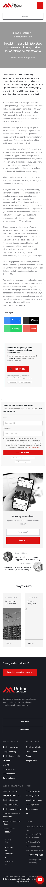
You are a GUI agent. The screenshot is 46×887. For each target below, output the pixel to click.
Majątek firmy (31, 760)
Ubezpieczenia (9, 769)
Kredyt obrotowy (9, 751)
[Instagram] (19, 712)
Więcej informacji (34, 447)
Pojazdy (29, 756)
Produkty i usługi (32, 796)
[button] (33, 5)
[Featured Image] (12, 624)
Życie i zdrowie (32, 751)
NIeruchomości (9, 774)
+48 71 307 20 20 (36, 855)
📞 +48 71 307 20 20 (18, 369)
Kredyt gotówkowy (10, 804)
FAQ (27, 813)
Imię (5, 417)
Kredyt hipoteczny (10, 791)
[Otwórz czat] (40, 880)
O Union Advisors (33, 791)
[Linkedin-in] (14, 712)
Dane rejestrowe (32, 804)
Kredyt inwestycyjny (11, 747)
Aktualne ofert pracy (34, 800)
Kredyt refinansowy (11, 800)
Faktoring (6, 760)
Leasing (6, 765)
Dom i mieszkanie (33, 747)
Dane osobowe (32, 809)
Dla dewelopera (9, 778)
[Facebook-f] (4, 712)
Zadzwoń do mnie (23, 453)
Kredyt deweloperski (11, 756)
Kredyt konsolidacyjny (12, 809)
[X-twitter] (9, 712)
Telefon (7, 428)
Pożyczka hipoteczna (12, 796)
